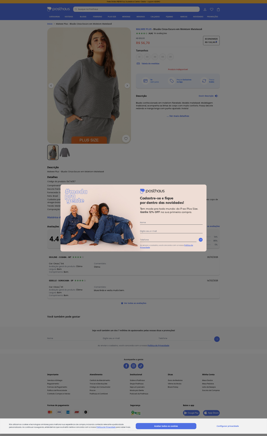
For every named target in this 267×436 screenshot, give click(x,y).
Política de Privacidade (106, 427)
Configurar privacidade (228, 426)
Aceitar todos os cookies (166, 426)
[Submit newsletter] (201, 240)
